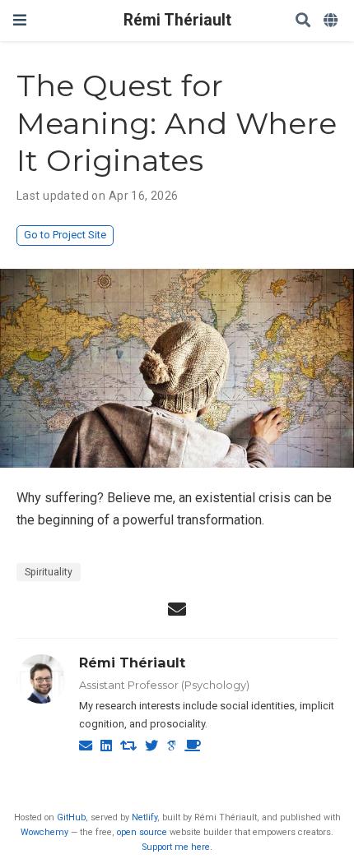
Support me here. (177, 847)
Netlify (144, 817)
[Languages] (332, 21)
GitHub (71, 817)
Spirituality (48, 572)
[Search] (303, 21)
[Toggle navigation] (19, 20)
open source (142, 832)
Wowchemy (44, 832)
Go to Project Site (65, 235)
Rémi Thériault (177, 20)
